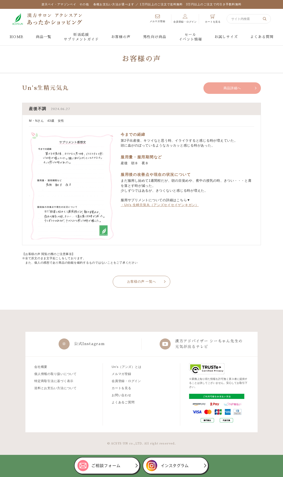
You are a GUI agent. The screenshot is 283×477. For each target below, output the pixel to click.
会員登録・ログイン (126, 381)
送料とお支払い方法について (55, 388)
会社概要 (40, 367)
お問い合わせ (121, 395)
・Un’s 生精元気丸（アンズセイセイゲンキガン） (160, 205)
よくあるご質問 (123, 402)
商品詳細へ (232, 88)
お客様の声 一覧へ (141, 281)
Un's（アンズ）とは (126, 367)
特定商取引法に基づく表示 (53, 381)
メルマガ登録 (121, 374)
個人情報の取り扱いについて (55, 374)
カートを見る (121, 388)
